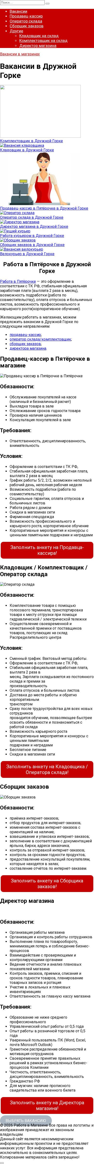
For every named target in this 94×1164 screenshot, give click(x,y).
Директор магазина (37, 45)
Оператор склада (26, 21)
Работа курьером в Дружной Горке (32, 235)
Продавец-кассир (26, 16)
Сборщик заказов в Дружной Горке (32, 244)
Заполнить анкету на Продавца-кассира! (47, 550)
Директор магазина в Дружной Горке (34, 226)
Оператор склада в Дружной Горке (31, 217)
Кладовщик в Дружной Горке (27, 150)
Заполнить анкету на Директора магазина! (47, 1105)
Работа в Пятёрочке (18, 281)
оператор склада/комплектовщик (40, 339)
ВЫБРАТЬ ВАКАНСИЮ (26, 1120)
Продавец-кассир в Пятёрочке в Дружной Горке (44, 208)
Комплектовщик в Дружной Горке (31, 141)
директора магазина (28, 348)
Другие (16, 31)
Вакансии (18, 11)
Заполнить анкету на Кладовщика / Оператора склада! (47, 769)
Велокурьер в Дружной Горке (27, 254)
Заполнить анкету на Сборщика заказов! (47, 883)
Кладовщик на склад (39, 35)
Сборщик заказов (26, 26)
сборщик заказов (25, 344)
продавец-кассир (25, 334)
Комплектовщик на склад (43, 40)
